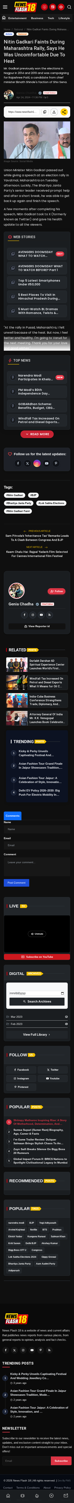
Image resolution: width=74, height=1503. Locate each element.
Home (7, 29)
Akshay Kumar (50, 1243)
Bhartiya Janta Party (19, 1263)
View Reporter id (37, 626)
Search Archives (37, 1002)
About (46, 1487)
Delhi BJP (31, 1243)
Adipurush (14, 1270)
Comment (10, 854)
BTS (45, 1229)
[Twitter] (14, 1350)
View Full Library (37, 1035)
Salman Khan (58, 1236)
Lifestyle (64, 18)
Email (7, 838)
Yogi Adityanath (47, 1223)
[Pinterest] (40, 1350)
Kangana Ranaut (37, 1236)
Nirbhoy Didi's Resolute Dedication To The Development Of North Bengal (36, 570)
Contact (8, 1487)
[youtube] (41, 615)
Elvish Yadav (15, 1236)
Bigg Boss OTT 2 (17, 1250)
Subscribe (61, 1460)
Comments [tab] (13, 815)
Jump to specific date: (23, 987)
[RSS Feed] (49, 615)
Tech (51, 18)
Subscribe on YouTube (37, 957)
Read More (37, 434)
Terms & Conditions (28, 1487)
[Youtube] (31, 1350)
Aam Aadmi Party (45, 1263)
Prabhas (56, 1229)
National (18, 29)
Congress (37, 1250)
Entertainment (17, 18)
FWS (68, 1480)
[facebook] (24, 615)
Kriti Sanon (14, 1243)
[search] (69, 7)
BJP (31, 1223)
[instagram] (32, 615)
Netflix (33, 1229)
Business (37, 18)
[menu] (5, 7)
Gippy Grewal (49, 1257)
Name (7, 822)
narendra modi (16, 1223)
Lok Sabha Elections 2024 (22, 1257)
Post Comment (16, 882)
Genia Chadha (21, 604)
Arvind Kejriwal (16, 1229)
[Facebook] (5, 1350)
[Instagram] (23, 1350)
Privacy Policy (62, 1487)
